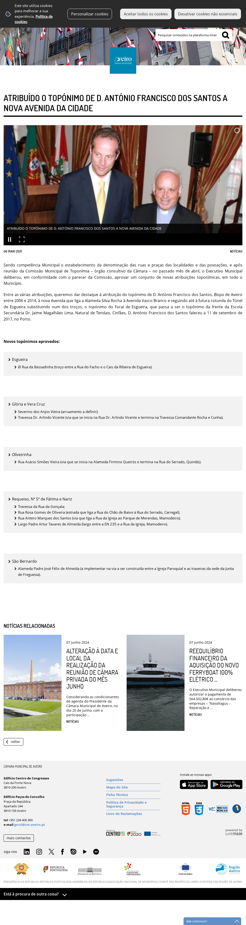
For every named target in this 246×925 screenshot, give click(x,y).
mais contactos (19, 838)
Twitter (51, 852)
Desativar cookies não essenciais (207, 14)
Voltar (15, 741)
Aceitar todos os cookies (146, 14)
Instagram (39, 852)
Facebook (62, 852)
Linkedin (27, 852)
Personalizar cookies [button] (89, 14)
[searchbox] (193, 35)
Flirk (96, 852)
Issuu (73, 852)
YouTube (84, 853)
